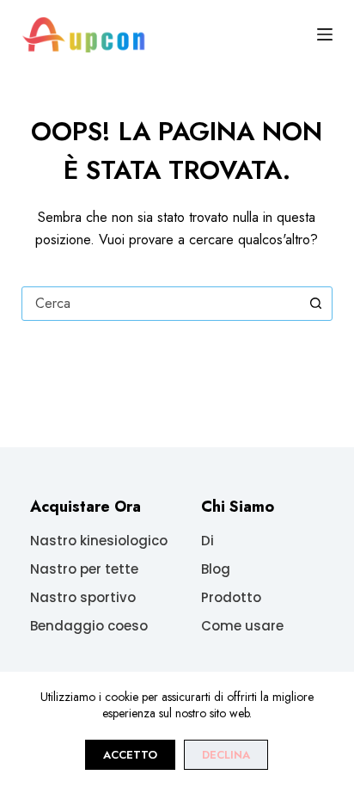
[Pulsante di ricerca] (315, 303)
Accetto (130, 755)
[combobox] (161, 303)
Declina (226, 755)
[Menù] (325, 34)
